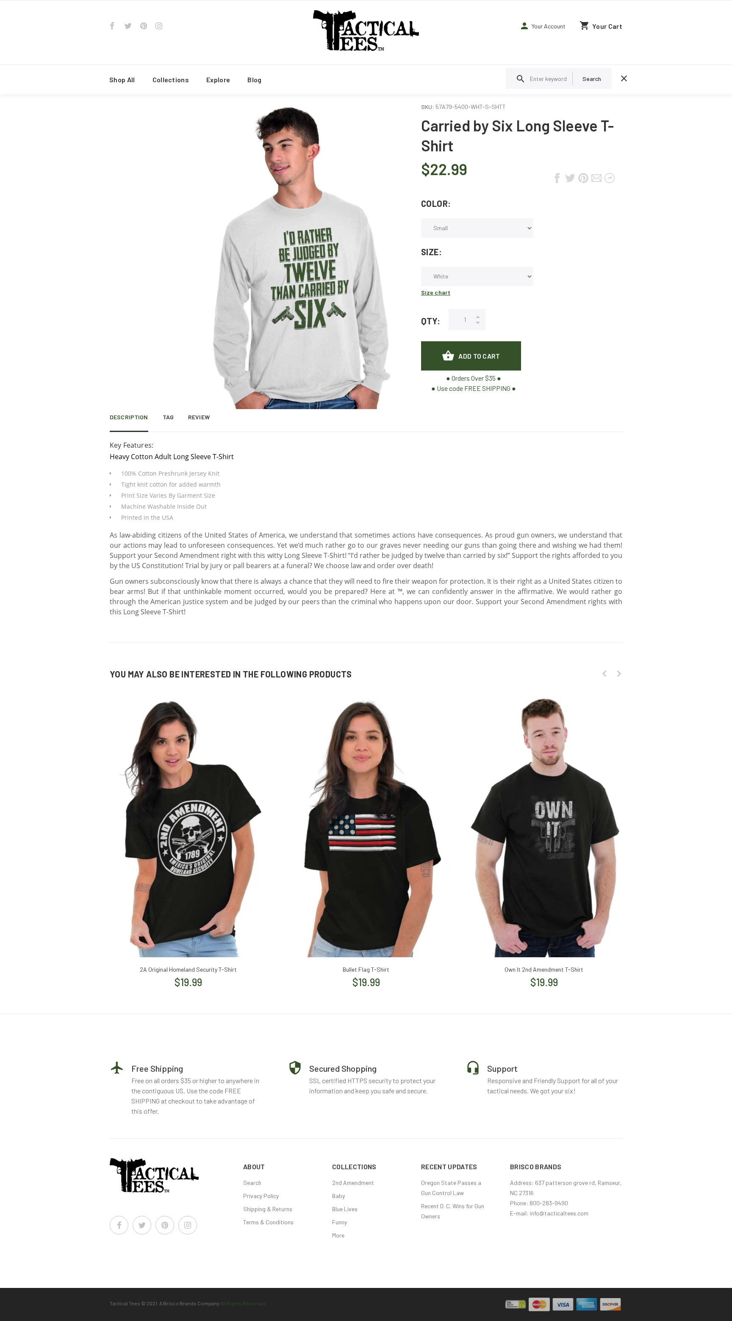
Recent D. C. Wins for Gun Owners (452, 1211)
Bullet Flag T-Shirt (366, 969)
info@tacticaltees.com (559, 1213)
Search (252, 1182)
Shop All (122, 79)
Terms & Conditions (268, 1222)
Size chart (435, 292)
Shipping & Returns (267, 1208)
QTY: (430, 321)
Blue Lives (345, 1208)
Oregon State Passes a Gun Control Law (451, 1187)
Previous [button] (604, 673)
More (338, 1235)
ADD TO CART (479, 356)
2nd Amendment (353, 1182)
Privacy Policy (261, 1195)
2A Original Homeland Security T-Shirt (188, 969)
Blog (254, 79)
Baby (338, 1195)
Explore (218, 79)
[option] (188, 834)
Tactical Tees (125, 1303)
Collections (170, 79)
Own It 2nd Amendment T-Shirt (544, 969)
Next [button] (618, 673)
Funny (339, 1222)
